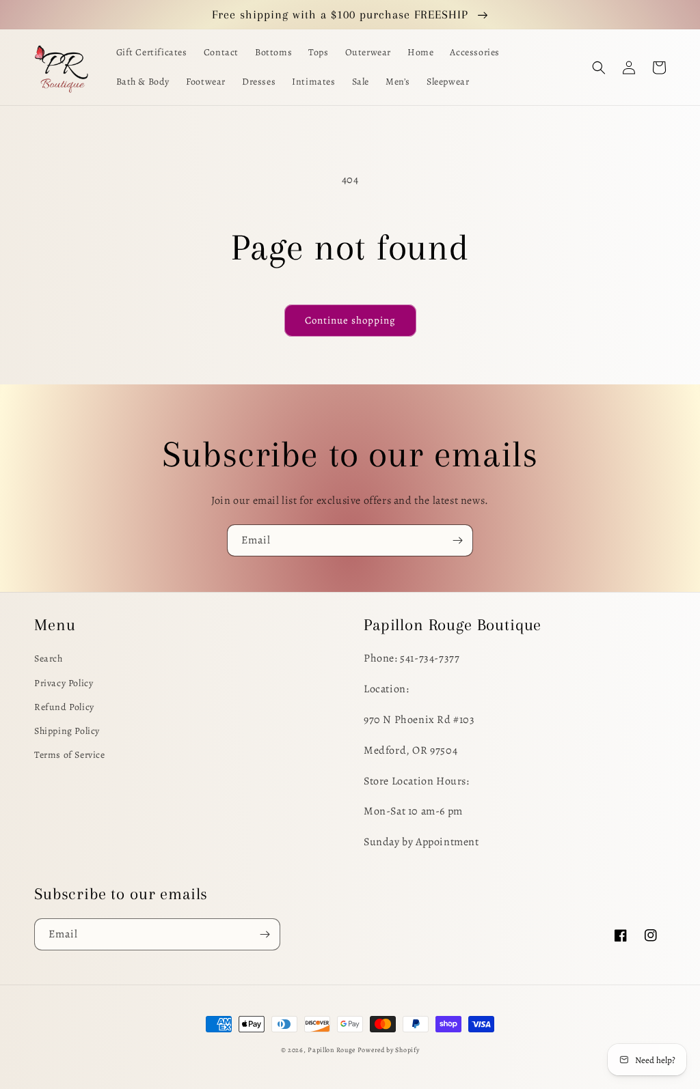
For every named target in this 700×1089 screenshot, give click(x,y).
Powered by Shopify (389, 1049)
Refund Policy (64, 707)
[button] (599, 68)
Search (48, 658)
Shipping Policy (67, 730)
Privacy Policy (63, 683)
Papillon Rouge (331, 1049)
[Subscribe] (457, 540)
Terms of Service (69, 754)
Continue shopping (350, 320)
